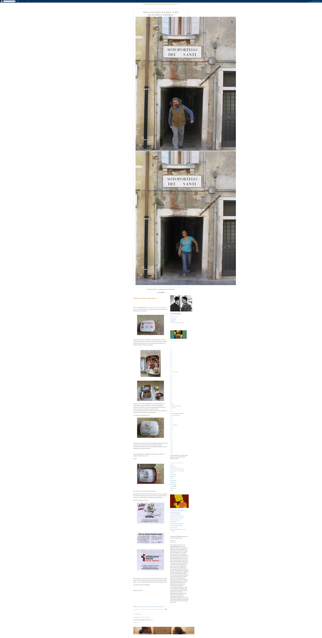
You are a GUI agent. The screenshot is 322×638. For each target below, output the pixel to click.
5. (171, 373)
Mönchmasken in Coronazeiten (177, 516)
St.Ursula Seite (176, 415)
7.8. (171, 392)
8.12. (171, 440)
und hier (175, 425)
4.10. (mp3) (172, 407)
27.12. (171, 449)
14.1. (171, 352)
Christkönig (173, 488)
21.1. (171, 356)
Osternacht (172, 476)
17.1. (171, 354)
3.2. (171, 364)
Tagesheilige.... (173, 521)
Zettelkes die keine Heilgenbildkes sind (155, 606)
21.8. (171, 394)
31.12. (171, 453)
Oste (171, 478)
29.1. (171, 360)
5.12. (171, 436)
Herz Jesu (172, 486)
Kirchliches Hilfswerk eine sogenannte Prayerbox (156, 307)
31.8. (171, 398)
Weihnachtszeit (173, 467)
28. (171, 358)
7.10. (171, 409)
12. (171, 434)
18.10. (171, 413)
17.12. (171, 446)
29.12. (171, 451)
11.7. (171, 387)
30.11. (171, 430)
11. (171, 419)
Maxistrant (173, 318)
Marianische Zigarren (175, 520)
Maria (171, 490)
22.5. (171, 375)
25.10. (171, 417)
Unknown (172, 321)
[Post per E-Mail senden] (165, 609)
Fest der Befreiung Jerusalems (177, 523)
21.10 (171, 415)
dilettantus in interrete (177, 322)
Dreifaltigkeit (173, 482)
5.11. (171, 423)
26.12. (171, 447)
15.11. (171, 428)
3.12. (171, 432)
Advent (172, 465)
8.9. (171, 402)
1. (171, 350)
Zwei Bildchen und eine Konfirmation (178, 510)
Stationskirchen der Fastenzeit (177, 469)
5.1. (171, 348)
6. (170, 350)
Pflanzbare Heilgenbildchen (176, 525)
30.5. (171, 377)
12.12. (171, 442)
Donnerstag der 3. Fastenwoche (177, 471)
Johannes (173, 319)
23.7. (171, 388)
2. (170, 421)
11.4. (171, 369)
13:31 (162, 609)
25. (171, 390)
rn (172, 478)
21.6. (171, 379)
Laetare (172, 472)
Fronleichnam (173, 484)
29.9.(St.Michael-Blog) (175, 406)
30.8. (171, 396)
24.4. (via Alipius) (174, 371)
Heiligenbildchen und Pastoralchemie (161, 13)
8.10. (171, 411)
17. (171, 367)
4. (170, 434)
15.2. (171, 366)
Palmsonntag (173, 474)
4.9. (171, 400)
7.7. (171, 383)
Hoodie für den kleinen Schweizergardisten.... (175, 513)
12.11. (171, 427)
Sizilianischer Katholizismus (176, 518)
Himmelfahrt (173, 480)
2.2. (171, 362)
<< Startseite (136, 622)
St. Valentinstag (173, 527)
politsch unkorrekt (141, 606)
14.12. (171, 444)
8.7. (171, 385)
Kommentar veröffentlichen (142, 617)
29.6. (171, 381)
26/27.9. (172, 404)
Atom (151, 619)
